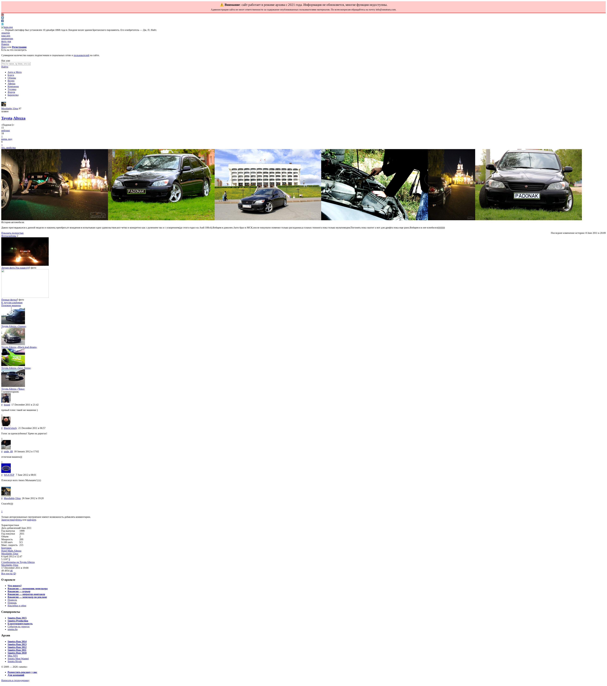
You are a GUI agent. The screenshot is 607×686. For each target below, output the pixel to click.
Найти (4, 66)
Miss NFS (13, 655)
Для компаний (16, 675)
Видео (11, 80)
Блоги (11, 75)
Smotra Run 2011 (17, 650)
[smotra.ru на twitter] (2, 24)
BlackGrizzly (10, 428)
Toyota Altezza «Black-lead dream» (19, 347)
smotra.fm (13, 629)
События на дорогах (19, 626)
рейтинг (5, 130)
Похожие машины (11, 305)
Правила (12, 600)
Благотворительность (20, 623)
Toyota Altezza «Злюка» (13, 326)
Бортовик (6, 548)
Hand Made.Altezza (11, 550)
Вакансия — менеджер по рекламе (27, 597)
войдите (31, 519)
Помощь (12, 602)
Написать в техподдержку (15, 680)
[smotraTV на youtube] (2, 14)
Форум (11, 92)
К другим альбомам (11, 302)
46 (11, 570)
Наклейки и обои (17, 605)
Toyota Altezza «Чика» (13, 389)
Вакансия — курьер (19, 591)
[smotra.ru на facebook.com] (2, 21)
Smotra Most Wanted (18, 658)
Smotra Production (18, 620)
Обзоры (12, 78)
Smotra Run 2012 (17, 647)
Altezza (19, 118)
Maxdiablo (6, 108)
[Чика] (13, 386)
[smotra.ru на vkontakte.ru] (2, 18)
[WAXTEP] (6, 472)
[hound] (6, 401)
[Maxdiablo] (3, 105)
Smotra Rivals (15, 661)
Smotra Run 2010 (17, 653)
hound (7, 404)
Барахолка (13, 95)
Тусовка (12, 89)
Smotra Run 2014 (17, 641)
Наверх (5, 44)
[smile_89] (6, 448)
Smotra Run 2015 (17, 618)
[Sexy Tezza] (13, 365)
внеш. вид (6, 139)
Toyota (6, 118)
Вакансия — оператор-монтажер (26, 594)
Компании (13, 86)
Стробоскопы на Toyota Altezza (18, 562)
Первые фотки (9, 299)
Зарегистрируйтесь (11, 519)
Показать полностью (12, 233)
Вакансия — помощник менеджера (28, 588)
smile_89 (8, 451)
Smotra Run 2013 (17, 644)
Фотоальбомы (8, 235)
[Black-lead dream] (13, 344)
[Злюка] (13, 323)
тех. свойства (8, 147)
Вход (4, 47)
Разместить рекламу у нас (22, 672)
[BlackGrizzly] (6, 425)
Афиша (11, 83)
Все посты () (8, 573)
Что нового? (15, 585)
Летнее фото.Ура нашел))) (15, 267)
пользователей (81, 55)
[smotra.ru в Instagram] (7, 27)
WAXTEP (9, 475)
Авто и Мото (15, 72)
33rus (15, 108)
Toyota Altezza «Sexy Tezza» (16, 368)
